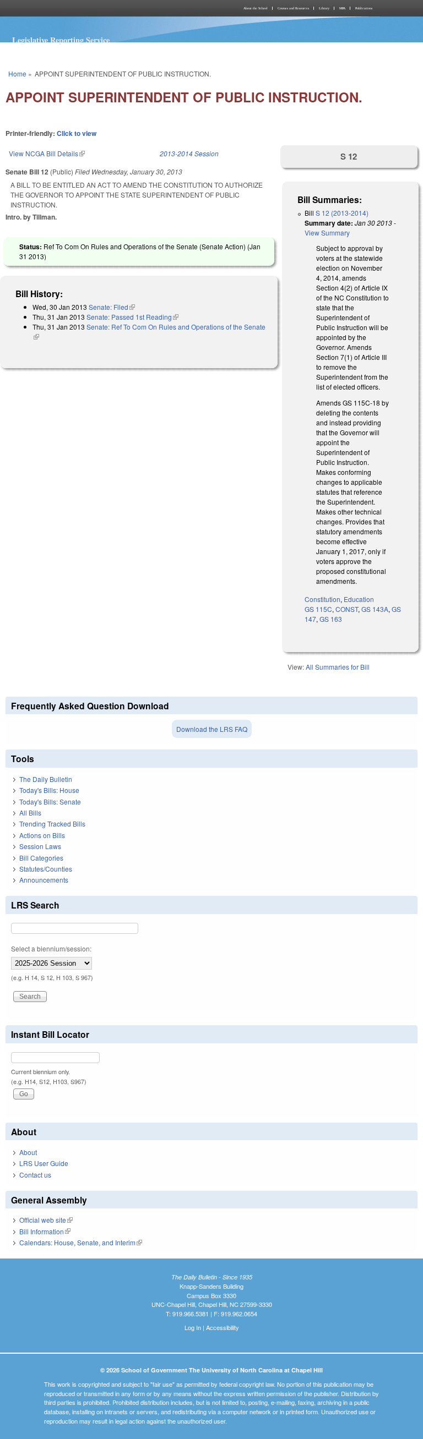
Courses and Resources (293, 8)
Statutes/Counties (45, 868)
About (28, 1152)
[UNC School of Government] (106, 8)
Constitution (322, 599)
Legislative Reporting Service (61, 40)
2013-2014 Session (189, 153)
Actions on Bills (42, 835)
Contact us (35, 1174)
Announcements (43, 879)
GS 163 (330, 618)
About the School (255, 8)
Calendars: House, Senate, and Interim (80, 1242)
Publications (363, 8)
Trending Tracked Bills (52, 823)
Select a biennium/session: (51, 948)
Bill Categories (41, 857)
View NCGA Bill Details (47, 153)
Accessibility (222, 1327)
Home (17, 73)
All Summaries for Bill (338, 666)
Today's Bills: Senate (50, 801)
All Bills (30, 812)
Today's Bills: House (49, 790)
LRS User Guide (43, 1163)
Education (359, 599)
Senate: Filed (112, 306)
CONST (346, 609)
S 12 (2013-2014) (342, 212)
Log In (193, 1327)
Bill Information (44, 1231)
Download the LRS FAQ (211, 729)
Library (324, 8)
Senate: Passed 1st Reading (132, 316)
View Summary (327, 232)
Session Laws (40, 846)
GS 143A (374, 609)
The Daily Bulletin (45, 779)
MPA (342, 8)
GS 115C (318, 609)
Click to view (76, 133)
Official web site (46, 1219)
